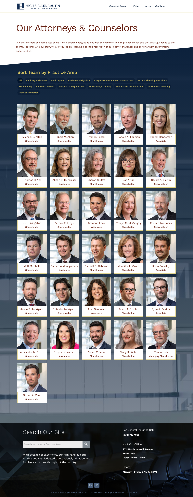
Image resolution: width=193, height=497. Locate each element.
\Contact (160, 6)
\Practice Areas (117, 6)
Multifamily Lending (100, 86)
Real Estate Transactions (130, 86)
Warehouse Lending (159, 86)
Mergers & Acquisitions (72, 86)
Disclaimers (131, 492)
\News (147, 6)
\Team (136, 6)
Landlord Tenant (45, 86)
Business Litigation (79, 80)
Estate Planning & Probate (152, 80)
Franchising (25, 86)
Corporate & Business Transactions (114, 80)
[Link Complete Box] (32, 124)
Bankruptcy (57, 80)
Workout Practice (28, 92)
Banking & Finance (36, 80)
